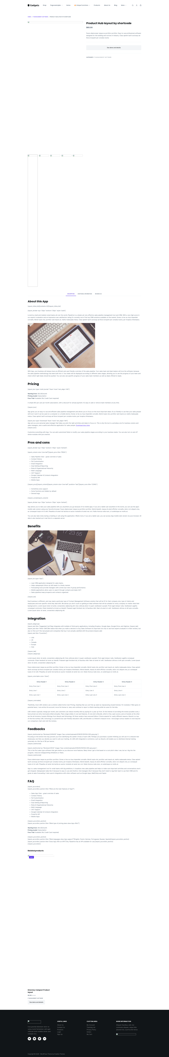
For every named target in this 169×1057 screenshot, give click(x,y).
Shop (44, 5)
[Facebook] (29, 1038)
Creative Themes (59, 1054)
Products (97, 5)
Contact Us (61, 1027)
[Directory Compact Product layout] (41, 921)
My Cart (89, 1034)
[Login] (136, 5)
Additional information (85, 293)
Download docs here (83, 425)
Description (70, 293)
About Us (107, 5)
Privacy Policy (91, 1029)
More (122, 5)
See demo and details (114, 47)
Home (68, 5)
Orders (89, 1032)
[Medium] (44, 1038)
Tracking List (91, 1027)
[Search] (132, 5)
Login (59, 1032)
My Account (91, 1025)
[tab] (71, 294)
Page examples (55, 5)
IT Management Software (102, 57)
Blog (115, 5)
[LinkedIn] (39, 1038)
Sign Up (59, 1034)
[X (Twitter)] (34, 1038)
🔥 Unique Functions (81, 5)
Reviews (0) (98, 293)
